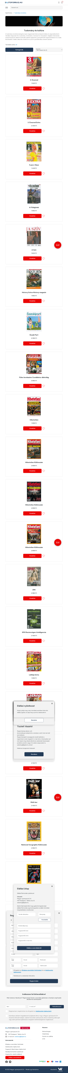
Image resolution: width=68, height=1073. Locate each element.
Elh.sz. (12, 959)
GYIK (43, 1039)
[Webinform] (60, 1069)
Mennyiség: (42, 914)
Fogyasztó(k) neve (23, 930)
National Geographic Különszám (34, 845)
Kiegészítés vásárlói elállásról (13, 1054)
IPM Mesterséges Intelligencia (34, 632)
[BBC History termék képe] (34, 279)
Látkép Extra (34, 675)
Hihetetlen (34, 420)
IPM (34, 590)
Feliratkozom (56, 1006)
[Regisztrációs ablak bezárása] (59, 913)
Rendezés (38, 49)
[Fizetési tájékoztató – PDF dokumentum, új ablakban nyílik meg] (50, 1062)
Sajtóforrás (8, 13)
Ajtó (38, 954)
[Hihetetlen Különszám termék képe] (34, 449)
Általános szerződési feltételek (14, 1044)
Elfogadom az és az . (33, 971)
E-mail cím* (33, 1006)
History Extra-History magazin (34, 292)
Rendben (34, 754)
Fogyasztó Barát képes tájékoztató (15, 1049)
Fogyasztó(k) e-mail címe (25, 940)
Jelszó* (13, 931)
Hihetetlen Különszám (34, 462)
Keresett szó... (15, 7)
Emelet (13, 954)
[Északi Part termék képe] (34, 321)
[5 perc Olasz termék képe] (34, 151)
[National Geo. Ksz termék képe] (34, 831)
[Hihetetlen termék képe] (34, 406)
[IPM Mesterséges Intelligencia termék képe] (34, 619)
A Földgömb (34, 207)
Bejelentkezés (59, 2)
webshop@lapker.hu (20, 1036)
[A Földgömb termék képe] (34, 194)
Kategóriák (19, 50)
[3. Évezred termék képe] (34, 66)
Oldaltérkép (45, 1034)
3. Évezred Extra (34, 122)
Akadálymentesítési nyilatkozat (14, 1051)
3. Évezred (34, 80)
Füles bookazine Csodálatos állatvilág (34, 377)
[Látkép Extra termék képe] (34, 661)
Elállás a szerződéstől (15, 1057)
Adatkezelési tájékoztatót (43, 1011)
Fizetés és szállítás (47, 1036)
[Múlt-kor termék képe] (34, 789)
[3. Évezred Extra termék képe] (34, 109)
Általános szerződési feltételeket (32, 970)
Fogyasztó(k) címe (23, 935)
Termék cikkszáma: (23, 914)
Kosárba (32, 88)
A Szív (34, 250)
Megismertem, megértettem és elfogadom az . (30, 1011)
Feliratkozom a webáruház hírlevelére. (24, 975)
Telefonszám (43, 965)
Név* (8, 1006)
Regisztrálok (34, 981)
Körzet (25, 960)
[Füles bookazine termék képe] (34, 364)
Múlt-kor (34, 802)
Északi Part (34, 335)
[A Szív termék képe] (34, 236)
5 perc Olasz (34, 165)
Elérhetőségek (46, 1031)
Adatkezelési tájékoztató (12, 1047)
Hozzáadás (44, 919)
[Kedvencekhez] (43, 89)
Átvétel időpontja (23, 926)
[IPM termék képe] (34, 576)
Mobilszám (43, 960)
